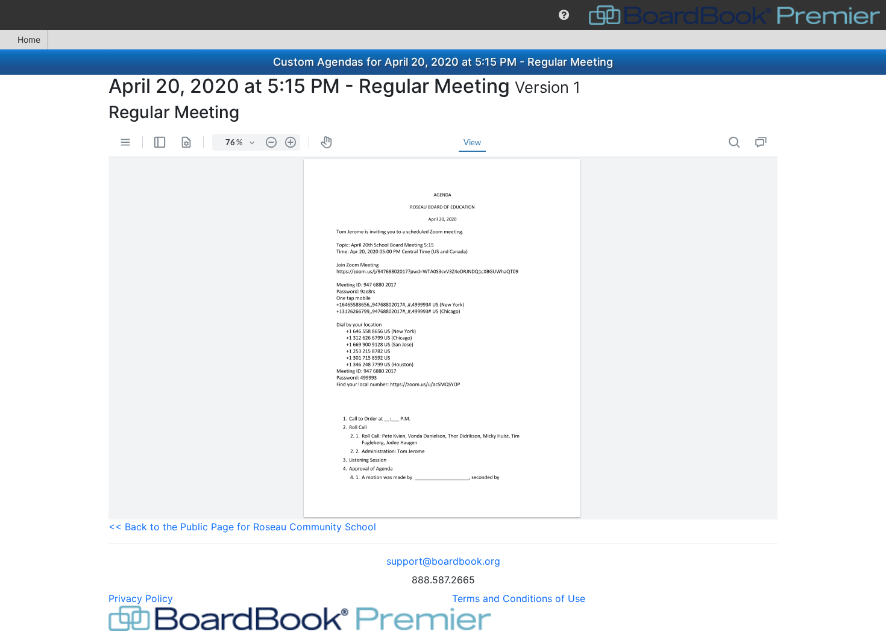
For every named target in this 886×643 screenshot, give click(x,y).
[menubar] (443, 15)
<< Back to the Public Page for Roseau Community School (242, 527)
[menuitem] (564, 15)
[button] (564, 15)
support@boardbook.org (443, 561)
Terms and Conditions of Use (518, 598)
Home (28, 39)
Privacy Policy (140, 598)
